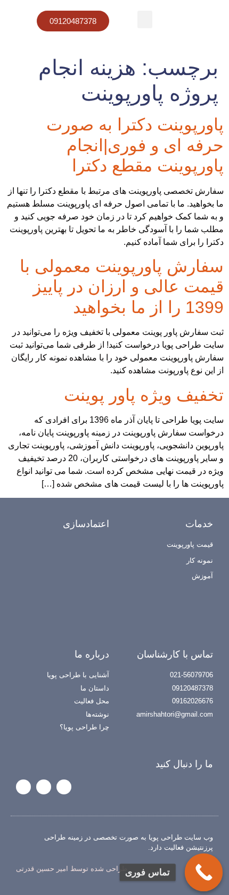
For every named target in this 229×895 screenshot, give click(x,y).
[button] (144, 19)
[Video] (23, 786)
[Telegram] (43, 786)
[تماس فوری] (204, 872)
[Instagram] (63, 786)
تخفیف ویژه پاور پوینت (144, 395)
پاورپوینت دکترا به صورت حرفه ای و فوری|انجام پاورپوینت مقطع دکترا (135, 145)
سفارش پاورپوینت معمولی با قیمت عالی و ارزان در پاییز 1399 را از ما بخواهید (122, 287)
